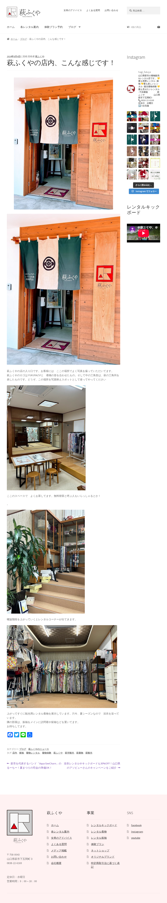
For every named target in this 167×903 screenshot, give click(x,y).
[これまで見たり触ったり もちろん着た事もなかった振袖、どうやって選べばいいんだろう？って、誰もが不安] (155, 116)
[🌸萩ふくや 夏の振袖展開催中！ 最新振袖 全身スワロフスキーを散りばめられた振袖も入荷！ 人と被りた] (143, 139)
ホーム (11, 27)
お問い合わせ (111, 10)
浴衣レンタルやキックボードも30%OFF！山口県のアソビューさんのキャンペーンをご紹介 (92, 766)
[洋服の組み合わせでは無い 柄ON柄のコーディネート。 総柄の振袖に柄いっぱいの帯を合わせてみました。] (132, 116)
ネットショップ (100, 850)
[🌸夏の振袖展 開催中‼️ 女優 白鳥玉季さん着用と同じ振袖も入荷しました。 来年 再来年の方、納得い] (132, 151)
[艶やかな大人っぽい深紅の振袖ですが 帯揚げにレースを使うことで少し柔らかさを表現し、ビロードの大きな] (143, 116)
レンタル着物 (99, 831)
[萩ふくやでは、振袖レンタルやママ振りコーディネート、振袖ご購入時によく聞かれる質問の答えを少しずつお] (132, 139)
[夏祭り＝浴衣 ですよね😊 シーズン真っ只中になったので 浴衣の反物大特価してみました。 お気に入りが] (155, 175)
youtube (135, 837)
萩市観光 (69, 752)
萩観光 (88, 752)
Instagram (137, 831)
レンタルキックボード (104, 825)
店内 (14, 752)
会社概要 (56, 863)
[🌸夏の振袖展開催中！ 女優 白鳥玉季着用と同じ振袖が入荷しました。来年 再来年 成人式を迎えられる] (132, 128)
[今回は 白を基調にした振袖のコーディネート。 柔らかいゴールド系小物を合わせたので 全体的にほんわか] (155, 151)
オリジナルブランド (102, 856)
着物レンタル (33, 752)
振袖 (21, 752)
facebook (136, 825)
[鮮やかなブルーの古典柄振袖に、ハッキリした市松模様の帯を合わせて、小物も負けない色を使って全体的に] (155, 128)
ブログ (72, 27)
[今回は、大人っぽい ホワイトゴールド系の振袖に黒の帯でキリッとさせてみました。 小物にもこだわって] (132, 163)
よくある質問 (93, 10)
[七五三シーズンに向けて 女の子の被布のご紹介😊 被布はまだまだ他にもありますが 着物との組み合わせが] (143, 175)
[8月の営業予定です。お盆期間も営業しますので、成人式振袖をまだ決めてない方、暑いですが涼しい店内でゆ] (155, 163)
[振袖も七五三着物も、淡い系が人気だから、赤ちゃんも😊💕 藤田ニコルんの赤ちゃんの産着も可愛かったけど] (132, 175)
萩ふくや (39, 56)
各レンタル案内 (29, 27)
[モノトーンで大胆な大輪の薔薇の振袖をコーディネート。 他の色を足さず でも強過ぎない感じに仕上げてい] (143, 128)
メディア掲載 (59, 850)
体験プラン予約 (53, 27)
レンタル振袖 (99, 837)
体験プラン (97, 844)
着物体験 (46, 752)
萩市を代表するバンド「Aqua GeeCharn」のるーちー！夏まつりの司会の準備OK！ (34, 766)
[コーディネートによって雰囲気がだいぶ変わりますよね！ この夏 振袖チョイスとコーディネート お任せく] (143, 163)
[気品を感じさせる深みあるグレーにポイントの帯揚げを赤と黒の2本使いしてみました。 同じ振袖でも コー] (143, 151)
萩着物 (79, 752)
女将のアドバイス (73, 10)
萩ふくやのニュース (38, 749)
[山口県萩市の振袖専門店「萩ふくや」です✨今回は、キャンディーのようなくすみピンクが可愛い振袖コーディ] (155, 139)
